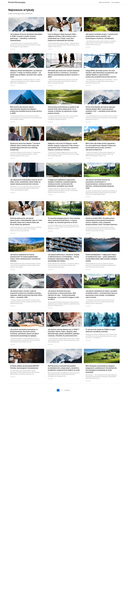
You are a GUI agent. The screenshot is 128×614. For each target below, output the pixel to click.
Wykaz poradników (104, 2)
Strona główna (115, 2)
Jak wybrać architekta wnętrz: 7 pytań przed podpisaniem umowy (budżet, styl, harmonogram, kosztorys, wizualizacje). (102, 36)
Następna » (67, 390)
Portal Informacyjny (16, 2)
